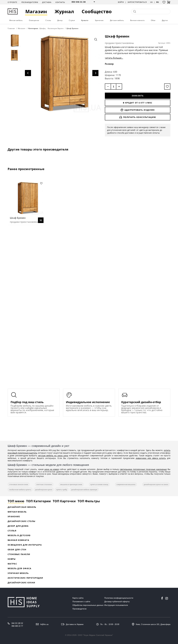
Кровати (84, 20)
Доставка (46, 2)
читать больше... (114, 58)
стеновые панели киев (18, 484)
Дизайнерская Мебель (22, 507)
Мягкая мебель (16, 20)
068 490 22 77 (17, 626)
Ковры (12, 559)
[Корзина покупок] (168, 3)
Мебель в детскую (19, 535)
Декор (59, 20)
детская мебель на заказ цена (53, 455)
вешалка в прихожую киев (71, 484)
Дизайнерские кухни (21, 582)
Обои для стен (17, 549)
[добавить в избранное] (167, 86)
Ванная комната (137, 20)
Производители (79, 609)
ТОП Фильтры (89, 501)
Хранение (99, 20)
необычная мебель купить (20, 489)
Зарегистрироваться (137, 2)
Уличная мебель (18, 573)
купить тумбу (61, 489)
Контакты (60, 2)
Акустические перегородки (25, 578)
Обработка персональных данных (87, 605)
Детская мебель (117, 20)
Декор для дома (18, 526)
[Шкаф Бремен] (27, 198)
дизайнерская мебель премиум (84, 489)
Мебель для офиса (19, 568)
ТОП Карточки (64, 501)
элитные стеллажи (44, 484)
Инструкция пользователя (116, 605)
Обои (153, 20)
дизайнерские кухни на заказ (156, 484)
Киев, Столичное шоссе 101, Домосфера (153, 624)
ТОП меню (16, 501)
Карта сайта (77, 598)
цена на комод (51, 469)
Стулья (72, 20)
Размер (109, 63)
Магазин (36, 11)
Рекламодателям (29, 2)
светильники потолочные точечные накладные (143, 469)
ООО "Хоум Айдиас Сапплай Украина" (95, 635)
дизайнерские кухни (43, 489)
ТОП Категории (38, 501)
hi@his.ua (44, 624)
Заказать (138, 95)
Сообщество (97, 11)
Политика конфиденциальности (118, 598)
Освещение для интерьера (25, 544)
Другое (165, 20)
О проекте (12, 2)
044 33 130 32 (17, 623)
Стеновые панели (19, 554)
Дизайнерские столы (21, 521)
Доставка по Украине (74, 624)
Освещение (34, 20)
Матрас (12, 563)
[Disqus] (89, 263)
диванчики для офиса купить (151, 458)
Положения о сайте (81, 601)
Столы (48, 20)
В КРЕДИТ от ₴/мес (137, 102)
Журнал (64, 11)
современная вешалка (126, 484)
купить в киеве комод (99, 484)
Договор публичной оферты (117, 601)
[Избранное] (164, 2)
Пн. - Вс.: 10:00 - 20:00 (109, 624)
